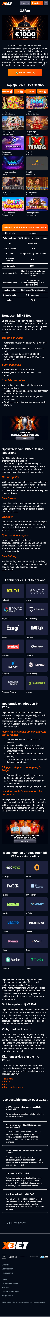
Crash (29, 91)
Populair (5, 91)
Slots (41, 91)
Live (17, 91)
